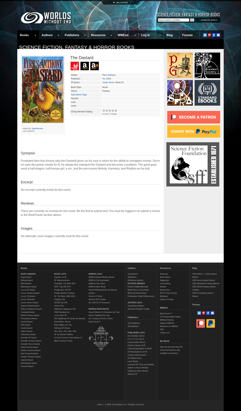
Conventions (165, 283)
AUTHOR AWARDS (136, 283)
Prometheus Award (29, 318)
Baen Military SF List (63, 325)
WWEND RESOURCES (99, 309)
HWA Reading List (62, 312)
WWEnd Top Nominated (99, 280)
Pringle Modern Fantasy (64, 293)
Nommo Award (27, 366)
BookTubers (165, 277)
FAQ (162, 329)
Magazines (164, 280)
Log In (145, 35)
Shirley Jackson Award (30, 350)
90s (74, 331)
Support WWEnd (167, 323)
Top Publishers (134, 323)
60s (60, 331)
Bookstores (165, 290)
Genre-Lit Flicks (95, 296)
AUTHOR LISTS (135, 302)
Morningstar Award (29, 363)
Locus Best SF (60, 315)
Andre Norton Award (29, 347)
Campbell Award (28, 312)
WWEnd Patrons (167, 320)
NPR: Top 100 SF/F (62, 287)
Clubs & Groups (167, 299)
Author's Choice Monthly (138, 368)
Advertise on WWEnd (169, 326)
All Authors (132, 277)
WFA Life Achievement (137, 293)
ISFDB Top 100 (60, 302)
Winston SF (132, 374)
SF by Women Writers (63, 334)
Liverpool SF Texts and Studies (141, 364)
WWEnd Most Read (97, 287)
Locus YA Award (28, 299)
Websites (164, 296)
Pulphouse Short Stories (138, 371)
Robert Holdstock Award (31, 309)
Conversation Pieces (136, 342)
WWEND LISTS (95, 274)
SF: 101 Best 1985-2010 (64, 296)
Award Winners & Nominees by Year (104, 312)
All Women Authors (136, 280)
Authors (47, 35)
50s (55, 331)
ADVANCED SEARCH (209, 20)
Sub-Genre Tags (79, 94)
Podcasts (164, 274)
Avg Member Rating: (83, 111)
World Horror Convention (138, 290)
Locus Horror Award (29, 302)
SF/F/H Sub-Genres (168, 293)
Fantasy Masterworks (137, 355)
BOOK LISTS (60, 274)
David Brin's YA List (62, 322)
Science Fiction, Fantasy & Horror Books (76, 47)
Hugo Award (26, 277)
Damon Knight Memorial (138, 287)
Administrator (37, 128)
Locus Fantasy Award (30, 293)
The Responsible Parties (170, 317)
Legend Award (27, 360)
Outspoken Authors (136, 306)
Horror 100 (59, 306)
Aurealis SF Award (29, 338)
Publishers (72, 35)
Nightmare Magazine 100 (65, 309)
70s (65, 331)
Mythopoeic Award (29, 287)
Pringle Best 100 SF (62, 290)
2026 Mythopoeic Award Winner (205, 283)
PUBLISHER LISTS (136, 333)
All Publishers (133, 326)
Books (24, 35)
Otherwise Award (28, 334)
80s (70, 331)
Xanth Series (108, 82)
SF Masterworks (135, 358)
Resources (98, 35)
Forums (187, 35)
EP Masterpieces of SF (137, 352)
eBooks (163, 287)
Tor (103, 78)
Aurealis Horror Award (30, 344)
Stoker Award (26, 331)
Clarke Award (26, 328)
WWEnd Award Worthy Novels (102, 277)
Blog (169, 35)
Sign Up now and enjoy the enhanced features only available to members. (171, 350)
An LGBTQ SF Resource (99, 302)
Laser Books (133, 361)
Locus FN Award (28, 296)
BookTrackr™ (95, 322)
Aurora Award (26, 322)
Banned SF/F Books (97, 299)
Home (99, 404)
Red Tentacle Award (29, 353)
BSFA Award (26, 283)
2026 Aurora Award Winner (203, 280)
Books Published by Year (99, 315)
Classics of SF (60, 277)
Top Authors (133, 274)
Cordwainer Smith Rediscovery (141, 296)
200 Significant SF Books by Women (69, 318)
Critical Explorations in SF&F (140, 348)
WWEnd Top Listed (97, 283)
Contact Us (165, 333)
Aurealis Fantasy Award (31, 341)
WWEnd (123, 35)
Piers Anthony (109, 75)
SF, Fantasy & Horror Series (101, 318)
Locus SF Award (28, 290)
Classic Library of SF (137, 345)
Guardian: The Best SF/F (65, 283)
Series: (76, 82)
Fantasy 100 (59, 299)
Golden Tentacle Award (31, 357)
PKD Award (26, 325)
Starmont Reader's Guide (138, 309)
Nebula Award (27, 280)
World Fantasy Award (30, 315)
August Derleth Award (30, 306)
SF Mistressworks (62, 280)
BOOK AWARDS (28, 274)
